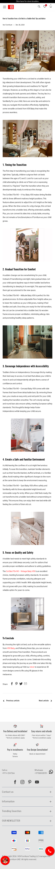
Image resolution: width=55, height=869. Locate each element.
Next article (44, 701)
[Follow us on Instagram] (22, 782)
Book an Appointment (37, 754)
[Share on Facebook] (11, 684)
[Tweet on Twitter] (21, 684)
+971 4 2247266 (8, 773)
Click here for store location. (27, 1)
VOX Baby (11, 648)
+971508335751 (41, 773)
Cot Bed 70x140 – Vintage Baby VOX (20, 571)
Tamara (15, 756)
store (32, 667)
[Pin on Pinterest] (16, 684)
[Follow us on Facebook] (15, 782)
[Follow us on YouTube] (37, 782)
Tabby (15, 754)
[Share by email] (25, 684)
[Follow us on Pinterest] (30, 782)
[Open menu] (4, 7)
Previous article (12, 701)
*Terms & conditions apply (15, 738)
